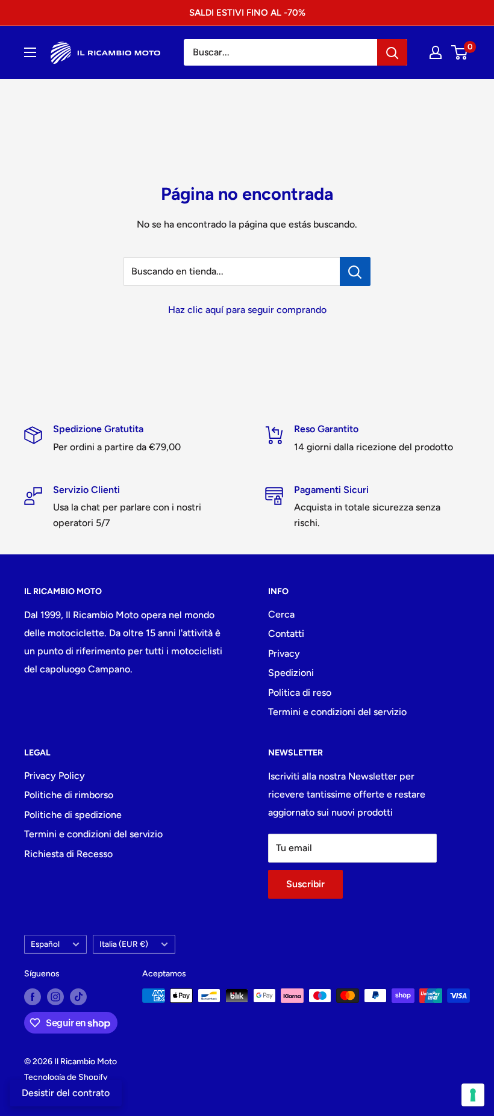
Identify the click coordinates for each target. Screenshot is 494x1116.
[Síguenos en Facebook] (32, 996)
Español (45, 944)
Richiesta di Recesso (68, 854)
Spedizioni (291, 672)
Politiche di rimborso (68, 795)
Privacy (284, 653)
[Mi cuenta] (436, 52)
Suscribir (305, 884)
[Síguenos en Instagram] (55, 996)
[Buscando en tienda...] (355, 271)
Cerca (281, 614)
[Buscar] (392, 52)
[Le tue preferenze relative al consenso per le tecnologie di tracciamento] (472, 1094)
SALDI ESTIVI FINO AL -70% (247, 12)
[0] (459, 52)
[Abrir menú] (30, 52)
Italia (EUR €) (123, 944)
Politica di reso (299, 692)
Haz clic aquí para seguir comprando (247, 309)
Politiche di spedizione (73, 814)
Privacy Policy (54, 775)
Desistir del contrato (66, 1093)
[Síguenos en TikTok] (78, 996)
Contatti (286, 633)
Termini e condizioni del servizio (337, 712)
